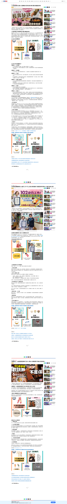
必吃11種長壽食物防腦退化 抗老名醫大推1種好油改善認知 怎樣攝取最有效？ (23, 477)
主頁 (11, 4)
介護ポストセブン (17, 328)
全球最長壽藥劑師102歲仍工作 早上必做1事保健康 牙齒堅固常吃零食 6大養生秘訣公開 (24, 162)
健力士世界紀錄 (23, 328)
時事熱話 (51, 44)
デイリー (21, 447)
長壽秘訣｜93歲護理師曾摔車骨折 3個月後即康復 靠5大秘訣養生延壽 (22, 335)
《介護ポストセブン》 (18, 130)
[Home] (5, 1)
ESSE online (17, 447)
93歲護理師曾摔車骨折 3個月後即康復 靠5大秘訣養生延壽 (20, 160)
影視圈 (51, 12)
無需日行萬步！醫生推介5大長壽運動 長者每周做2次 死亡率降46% (21, 333)
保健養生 (16, 4)
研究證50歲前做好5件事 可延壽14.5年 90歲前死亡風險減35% (20, 479)
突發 (50, 16)
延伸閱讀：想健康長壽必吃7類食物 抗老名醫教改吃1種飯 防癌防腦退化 (22, 305)
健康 (13, 4)
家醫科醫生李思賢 (33, 97)
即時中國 (51, 36)
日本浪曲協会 (24, 130)
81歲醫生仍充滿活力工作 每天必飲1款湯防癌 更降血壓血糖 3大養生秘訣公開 (23, 158)
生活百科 (51, 20)
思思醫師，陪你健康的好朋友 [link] (31, 130)
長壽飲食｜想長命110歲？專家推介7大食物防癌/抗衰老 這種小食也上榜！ (22, 338)
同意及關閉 (53, 502)
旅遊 (50, 48)
